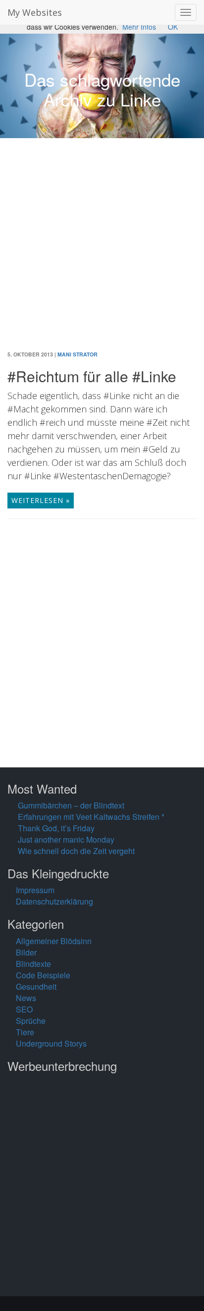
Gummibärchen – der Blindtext (71, 805)
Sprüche (31, 1020)
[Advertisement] (102, 252)
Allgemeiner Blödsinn (54, 941)
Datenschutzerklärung (54, 901)
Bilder (26, 952)
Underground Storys (51, 1043)
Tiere (25, 1032)
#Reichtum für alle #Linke (91, 376)
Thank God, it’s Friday (56, 828)
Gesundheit (36, 986)
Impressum (35, 890)
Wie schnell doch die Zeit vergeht (76, 851)
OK (173, 27)
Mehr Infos (139, 27)
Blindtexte (33, 963)
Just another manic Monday (66, 839)
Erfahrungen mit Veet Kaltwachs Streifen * (91, 816)
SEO (24, 1009)
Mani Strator (77, 354)
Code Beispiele (43, 975)
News (26, 998)
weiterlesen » (40, 500)
